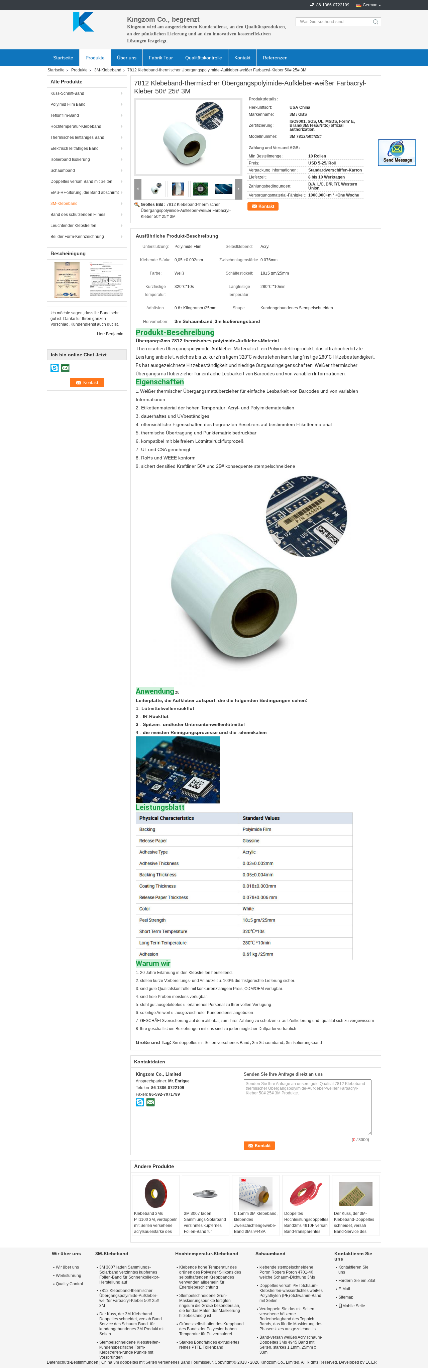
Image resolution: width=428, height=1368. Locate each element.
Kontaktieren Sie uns (353, 1270)
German (370, 5)
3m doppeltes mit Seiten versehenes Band (211, 1042)
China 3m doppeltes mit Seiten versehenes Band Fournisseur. (158, 1362)
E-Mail (344, 1289)
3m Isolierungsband (304, 1042)
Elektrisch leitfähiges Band (74, 148)
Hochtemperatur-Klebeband (75, 126)
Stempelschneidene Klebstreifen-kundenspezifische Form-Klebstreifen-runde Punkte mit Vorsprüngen (129, 1350)
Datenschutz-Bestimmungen (72, 1362)
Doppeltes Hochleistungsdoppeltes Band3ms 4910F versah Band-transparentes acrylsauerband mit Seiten (306, 1228)
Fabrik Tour (161, 57)
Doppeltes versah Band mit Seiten (81, 181)
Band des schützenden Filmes (77, 214)
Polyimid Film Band (68, 104)
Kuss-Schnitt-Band (67, 93)
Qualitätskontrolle (203, 57)
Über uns (126, 57)
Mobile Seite (353, 1306)
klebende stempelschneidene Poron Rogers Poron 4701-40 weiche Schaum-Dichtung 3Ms (287, 1272)
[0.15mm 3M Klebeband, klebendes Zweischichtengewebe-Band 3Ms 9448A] (255, 1194)
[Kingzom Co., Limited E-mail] (150, 1102)
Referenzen (275, 57)
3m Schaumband (267, 1042)
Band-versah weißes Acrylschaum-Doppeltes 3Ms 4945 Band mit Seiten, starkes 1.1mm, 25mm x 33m (290, 1345)
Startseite (63, 57)
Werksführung (68, 1275)
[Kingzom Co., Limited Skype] (140, 1102)
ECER (371, 1362)
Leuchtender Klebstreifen (73, 225)
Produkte (95, 57)
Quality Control (69, 1284)
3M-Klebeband (107, 70)
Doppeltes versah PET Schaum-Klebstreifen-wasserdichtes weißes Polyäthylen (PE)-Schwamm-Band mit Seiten (291, 1293)
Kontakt (242, 57)
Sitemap (345, 1297)
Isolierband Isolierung (70, 159)
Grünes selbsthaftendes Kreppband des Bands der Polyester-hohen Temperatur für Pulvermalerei (211, 1329)
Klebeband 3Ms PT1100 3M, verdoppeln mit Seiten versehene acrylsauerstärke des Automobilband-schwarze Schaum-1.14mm (156, 1231)
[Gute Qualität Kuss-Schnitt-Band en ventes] (67, 279)
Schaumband (62, 170)
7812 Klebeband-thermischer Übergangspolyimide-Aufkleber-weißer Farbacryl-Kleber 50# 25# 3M (186, 210)
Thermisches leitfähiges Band (77, 137)
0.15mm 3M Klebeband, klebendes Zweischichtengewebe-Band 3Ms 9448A (256, 1222)
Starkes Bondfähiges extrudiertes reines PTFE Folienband (209, 1345)
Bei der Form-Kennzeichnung (77, 236)
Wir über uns (67, 1267)
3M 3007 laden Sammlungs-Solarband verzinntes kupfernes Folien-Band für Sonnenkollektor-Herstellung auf (205, 1228)
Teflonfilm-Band (64, 115)
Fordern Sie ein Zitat (356, 1280)
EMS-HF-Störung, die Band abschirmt (84, 192)
